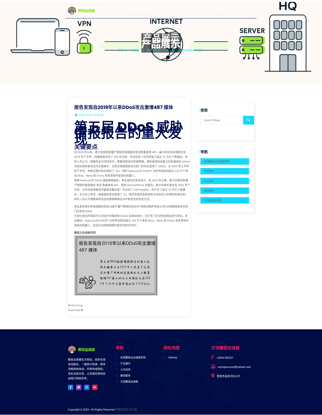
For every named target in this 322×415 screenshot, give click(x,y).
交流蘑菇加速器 (219, 8)
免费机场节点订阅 (126, 409)
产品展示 (165, 8)
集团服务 (199, 8)
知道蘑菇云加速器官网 (140, 8)
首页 (118, 8)
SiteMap (172, 357)
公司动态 (182, 8)
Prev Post (77, 305)
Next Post (74, 310)
